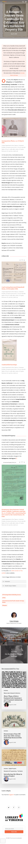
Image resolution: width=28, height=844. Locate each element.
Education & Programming (10, 771)
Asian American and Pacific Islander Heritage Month (13, 601)
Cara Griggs (14, 621)
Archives (13, 7)
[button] (26, 1)
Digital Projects (12, 768)
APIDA (3, 597)
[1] (16, 458)
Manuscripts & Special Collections (12, 693)
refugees (4, 605)
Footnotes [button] (7, 581)
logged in (11, 794)
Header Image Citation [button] (10, 585)
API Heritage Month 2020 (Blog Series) (11, 594)
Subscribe (14, 831)
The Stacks (20, 771)
